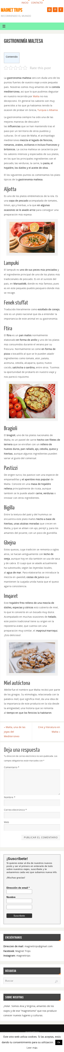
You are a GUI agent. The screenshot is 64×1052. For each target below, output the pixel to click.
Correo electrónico (15, 809)
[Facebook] (60, 9)
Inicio (25, 2)
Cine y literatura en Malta (49, 729)
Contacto (37, 2)
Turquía (41, 110)
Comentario (11, 767)
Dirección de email (18, 887)
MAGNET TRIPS (11, 10)
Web (6, 822)
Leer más (32, 1047)
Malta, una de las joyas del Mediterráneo (14, 731)
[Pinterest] (55, 9)
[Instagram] (49, 9)
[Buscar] (56, 981)
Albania (53, 110)
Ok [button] (58, 1042)
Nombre (9, 797)
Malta (36, 96)
